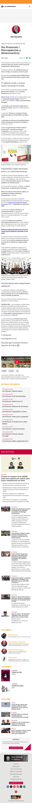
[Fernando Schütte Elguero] (4, 651)
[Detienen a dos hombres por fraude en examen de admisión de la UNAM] (5, 723)
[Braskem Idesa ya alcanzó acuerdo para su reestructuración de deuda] (5, 715)
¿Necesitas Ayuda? (16, 783)
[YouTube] (14, 786)
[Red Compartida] (4, 636)
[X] (11, 786)
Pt (17, 371)
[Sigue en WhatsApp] (27, 58)
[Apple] (21, 786)
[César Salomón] (4, 659)
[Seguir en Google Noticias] (29, 58)
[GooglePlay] (24, 786)
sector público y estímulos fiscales (13, 313)
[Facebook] (8, 786)
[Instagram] (17, 786)
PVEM (4, 371)
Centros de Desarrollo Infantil (10, 98)
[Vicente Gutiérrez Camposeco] (4, 644)
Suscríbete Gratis (16, 747)
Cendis (11, 371)
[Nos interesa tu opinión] (16, 758)
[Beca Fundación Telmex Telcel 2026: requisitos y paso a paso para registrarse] (5, 731)
